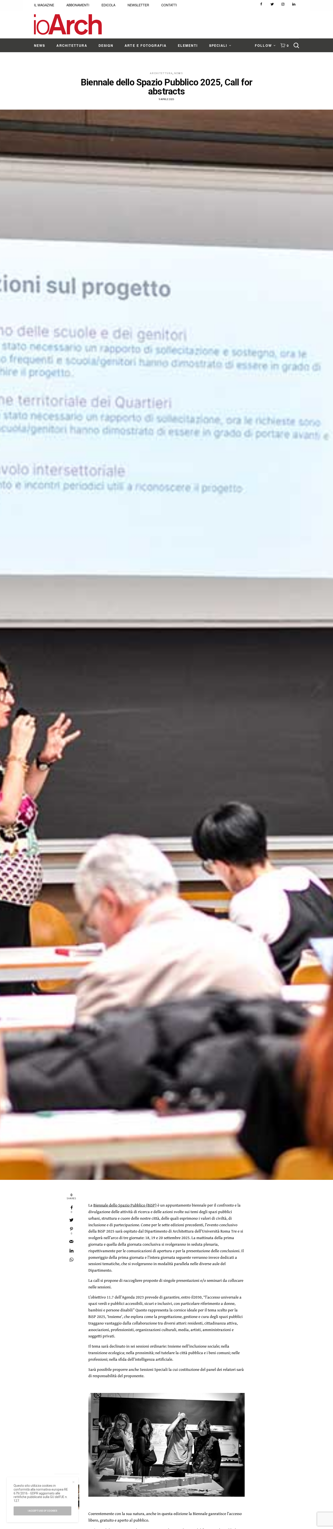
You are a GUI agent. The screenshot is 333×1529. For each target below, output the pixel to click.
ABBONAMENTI (77, 5)
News (178, 73)
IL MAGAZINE (44, 5)
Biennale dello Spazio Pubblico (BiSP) (125, 1205)
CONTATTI (169, 5)
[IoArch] (68, 24)
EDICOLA (108, 5)
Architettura (161, 73)
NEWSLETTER (138, 5)
